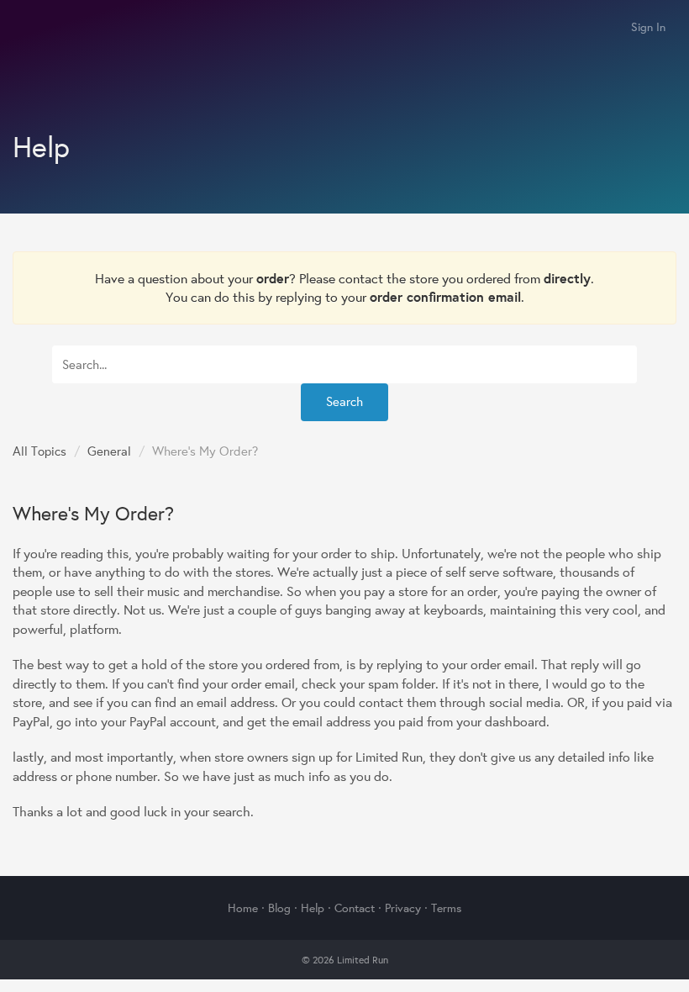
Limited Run (31, 28)
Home (243, 907)
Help (312, 907)
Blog (279, 907)
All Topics (39, 451)
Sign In (648, 26)
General (109, 451)
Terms (446, 907)
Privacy (403, 907)
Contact (354, 907)
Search (344, 401)
